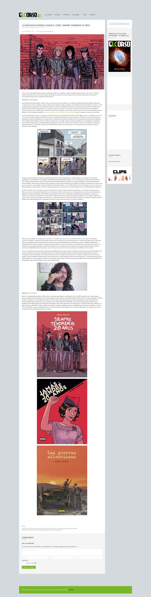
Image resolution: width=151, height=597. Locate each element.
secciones (75, 14)
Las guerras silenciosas (64, 528)
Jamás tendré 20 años (50, 528)
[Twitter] (130, 14)
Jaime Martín (32, 293)
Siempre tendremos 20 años (46, 530)
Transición (58, 530)
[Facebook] (127, 14)
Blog (85, 14)
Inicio (23, 23)
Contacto (92, 14)
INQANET (71, 589)
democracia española (28, 528)
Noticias (57, 14)
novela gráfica (32, 530)
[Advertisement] (75, 5)
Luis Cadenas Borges (46, 31)
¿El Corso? (48, 14)
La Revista (66, 14)
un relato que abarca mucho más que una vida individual (59, 112)
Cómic (23, 526)
